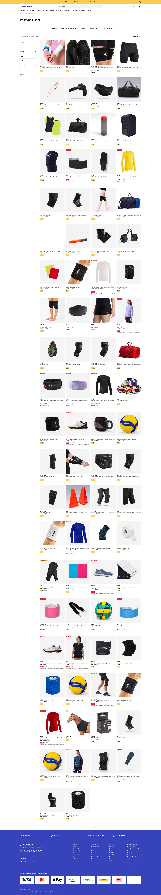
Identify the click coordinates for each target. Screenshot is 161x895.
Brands (74, 856)
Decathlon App (76, 848)
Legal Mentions (130, 854)
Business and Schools (86, 10)
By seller (22, 56)
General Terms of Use (132, 852)
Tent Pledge (112, 858)
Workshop (111, 848)
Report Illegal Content (96, 860)
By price (22, 42)
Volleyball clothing (108, 28)
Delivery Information (95, 846)
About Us (93, 848)
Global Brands (67, 10)
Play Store (111, 846)
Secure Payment (130, 850)
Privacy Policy (130, 862)
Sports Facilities (112, 852)
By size (21, 47)
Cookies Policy (130, 866)
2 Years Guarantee (95, 852)
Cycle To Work (112, 854)
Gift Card (111, 860)
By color (22, 74)
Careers (75, 860)
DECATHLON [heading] (76, 844)
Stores (74, 846)
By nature (22, 60)
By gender (22, 65)
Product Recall (94, 856)
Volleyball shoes (53, 28)
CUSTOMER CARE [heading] (95, 844)
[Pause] (140, 2)
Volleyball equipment (94, 28)
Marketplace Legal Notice (133, 864)
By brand (22, 51)
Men (33, 10)
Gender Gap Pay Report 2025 (133, 860)
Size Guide (93, 854)
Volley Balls (83, 28)
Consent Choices (131, 846)
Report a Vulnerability (132, 856)
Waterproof (51, 10)
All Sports (22, 10)
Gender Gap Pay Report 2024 (133, 858)
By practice (22, 70)
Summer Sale (59, 10)
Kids (38, 10)
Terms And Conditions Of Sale (133, 848)
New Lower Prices (76, 10)
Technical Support (95, 862)
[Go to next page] (95, 825)
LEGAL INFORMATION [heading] (132, 844)
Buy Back (111, 850)
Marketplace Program (78, 850)
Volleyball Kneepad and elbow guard (69, 28)
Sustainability (76, 854)
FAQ (92, 858)
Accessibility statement (25, 889)
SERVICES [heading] (111, 844)
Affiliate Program (77, 858)
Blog (74, 852)
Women (28, 10)
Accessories (44, 10)
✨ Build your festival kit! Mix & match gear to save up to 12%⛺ (79, 1)
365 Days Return (95, 850)
